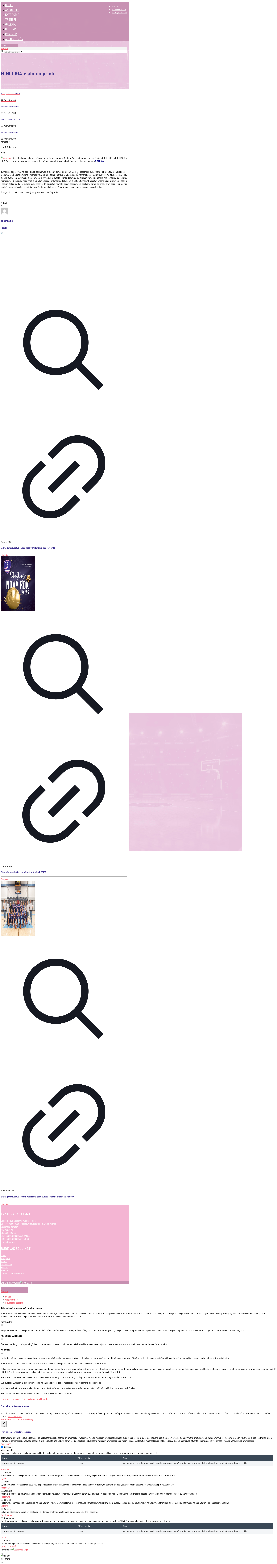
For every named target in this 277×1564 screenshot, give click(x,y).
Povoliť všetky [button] (27, 1419)
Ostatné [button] (4, 1505)
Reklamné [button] (5, 1496)
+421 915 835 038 (119, 9)
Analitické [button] (5, 1487)
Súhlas (8, 1296)
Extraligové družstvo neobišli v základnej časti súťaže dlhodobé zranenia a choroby (37, 1196)
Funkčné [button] (5, 1469)
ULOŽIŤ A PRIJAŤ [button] (8, 1546)
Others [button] (4, 1537)
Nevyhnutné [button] (6, 1514)
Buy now (4, 48)
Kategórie (5, 1258)
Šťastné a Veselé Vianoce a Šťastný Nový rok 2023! (23, 872)
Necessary (8, 1446)
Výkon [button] (3, 1478)
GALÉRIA (10, 24)
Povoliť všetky (42, 1398)
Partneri (4, 1270)
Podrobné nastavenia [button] (10, 1419)
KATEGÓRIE (12, 14)
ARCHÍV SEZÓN (14, 39)
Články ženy (10, 147)
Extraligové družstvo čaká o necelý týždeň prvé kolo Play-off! (28, 547)
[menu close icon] (5, 1288)
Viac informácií (12, 1299)
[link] (21, 51)
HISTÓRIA (10, 29)
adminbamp (7, 220)
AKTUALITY (12, 10)
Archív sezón (6, 1264)
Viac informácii (15, 1416)
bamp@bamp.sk (119, 12)
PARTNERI (11, 34)
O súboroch (14, 1302)
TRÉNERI (10, 19)
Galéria (4, 1261)
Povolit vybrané (28, 1398)
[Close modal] (2, 1553)
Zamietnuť (5, 1398)
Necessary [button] (6, 1443)
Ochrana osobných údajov (12, 1273)
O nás (3, 1255)
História (4, 1267)
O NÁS (9, 5)
